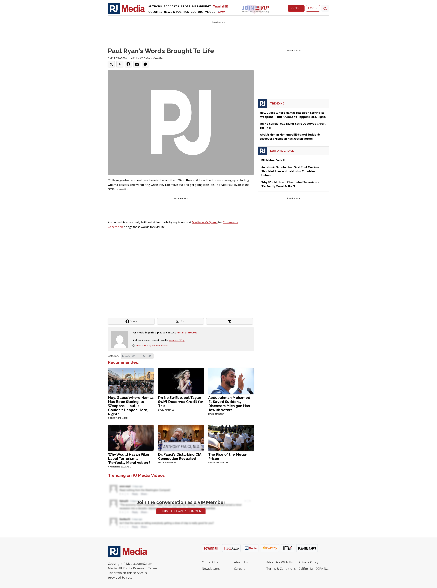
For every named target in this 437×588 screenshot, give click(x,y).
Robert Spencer (118, 418)
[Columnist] (121, 339)
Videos (210, 11)
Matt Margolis (167, 462)
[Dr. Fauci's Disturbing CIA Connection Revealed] (181, 437)
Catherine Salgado (119, 467)
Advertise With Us (279, 562)
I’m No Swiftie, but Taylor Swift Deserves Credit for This (180, 401)
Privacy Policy (308, 562)
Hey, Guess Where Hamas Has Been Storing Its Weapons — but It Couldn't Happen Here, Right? (131, 405)
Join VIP (296, 8)
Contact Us (210, 562)
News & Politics (176, 11)
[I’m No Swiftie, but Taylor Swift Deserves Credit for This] (181, 381)
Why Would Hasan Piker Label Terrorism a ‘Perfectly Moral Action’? (129, 458)
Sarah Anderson (218, 462)
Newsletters (211, 568)
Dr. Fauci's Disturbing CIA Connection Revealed (179, 456)
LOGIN (313, 8)
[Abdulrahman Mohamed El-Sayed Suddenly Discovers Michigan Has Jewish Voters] (231, 381)
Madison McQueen (204, 222)
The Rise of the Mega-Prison (227, 456)
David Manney (166, 410)
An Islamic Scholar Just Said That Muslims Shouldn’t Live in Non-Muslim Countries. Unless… (290, 171)
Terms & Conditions (281, 568)
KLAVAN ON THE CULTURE (137, 356)
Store (185, 6)
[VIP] (221, 11)
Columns (155, 11)
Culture (197, 11)
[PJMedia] (126, 8)
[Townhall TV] (221, 6)
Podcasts (171, 6)
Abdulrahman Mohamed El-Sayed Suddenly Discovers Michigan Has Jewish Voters (229, 403)
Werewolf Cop (177, 340)
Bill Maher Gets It (273, 160)
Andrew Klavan (117, 57)
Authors (155, 6)
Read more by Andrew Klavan (152, 345)
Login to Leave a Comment (181, 511)
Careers (239, 568)
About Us (241, 562)
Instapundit (201, 6)
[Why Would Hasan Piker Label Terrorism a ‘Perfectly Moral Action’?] (131, 437)
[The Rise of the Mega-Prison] (231, 437)
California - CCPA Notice (314, 568)
